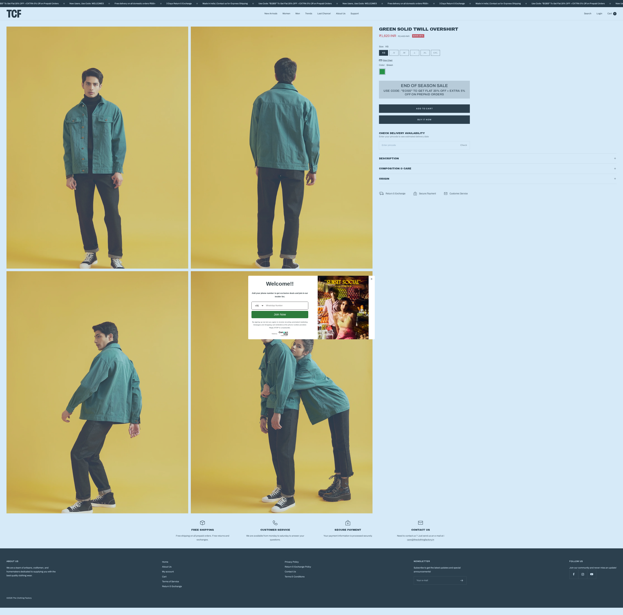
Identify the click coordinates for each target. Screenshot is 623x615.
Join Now (280, 314)
